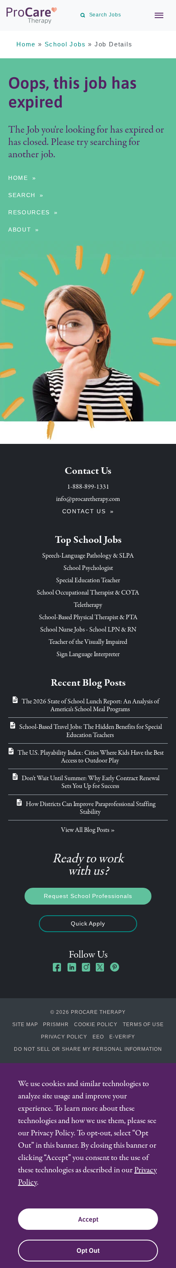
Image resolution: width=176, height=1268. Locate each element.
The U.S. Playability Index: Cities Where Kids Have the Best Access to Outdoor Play (91, 757)
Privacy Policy (64, 1037)
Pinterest (114, 967)
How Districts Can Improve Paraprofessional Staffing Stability (91, 808)
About (19, 229)
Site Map (25, 1024)
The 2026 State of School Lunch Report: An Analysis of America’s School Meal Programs (90, 705)
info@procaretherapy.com (88, 499)
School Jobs (65, 44)
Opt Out (88, 1250)
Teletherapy (88, 605)
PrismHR (56, 1024)
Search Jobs (105, 15)
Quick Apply (88, 923)
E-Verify (122, 1037)
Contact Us (84, 511)
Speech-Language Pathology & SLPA (88, 555)
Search (22, 195)
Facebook (57, 967)
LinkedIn (71, 967)
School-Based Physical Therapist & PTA (88, 617)
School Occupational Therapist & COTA (88, 592)
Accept (88, 1219)
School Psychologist (88, 568)
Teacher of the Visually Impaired (88, 642)
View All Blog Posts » (88, 830)
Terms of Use (143, 1024)
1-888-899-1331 (88, 486)
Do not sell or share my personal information (88, 1049)
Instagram (85, 967)
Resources (29, 212)
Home (26, 44)
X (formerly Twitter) (100, 968)
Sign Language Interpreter (88, 654)
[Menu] (154, 15)
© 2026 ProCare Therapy (88, 1012)
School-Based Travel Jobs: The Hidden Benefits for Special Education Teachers (90, 731)
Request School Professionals (88, 896)
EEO (98, 1037)
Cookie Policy (95, 1024)
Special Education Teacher (88, 580)
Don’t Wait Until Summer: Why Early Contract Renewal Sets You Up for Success (91, 782)
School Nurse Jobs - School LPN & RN (88, 629)
